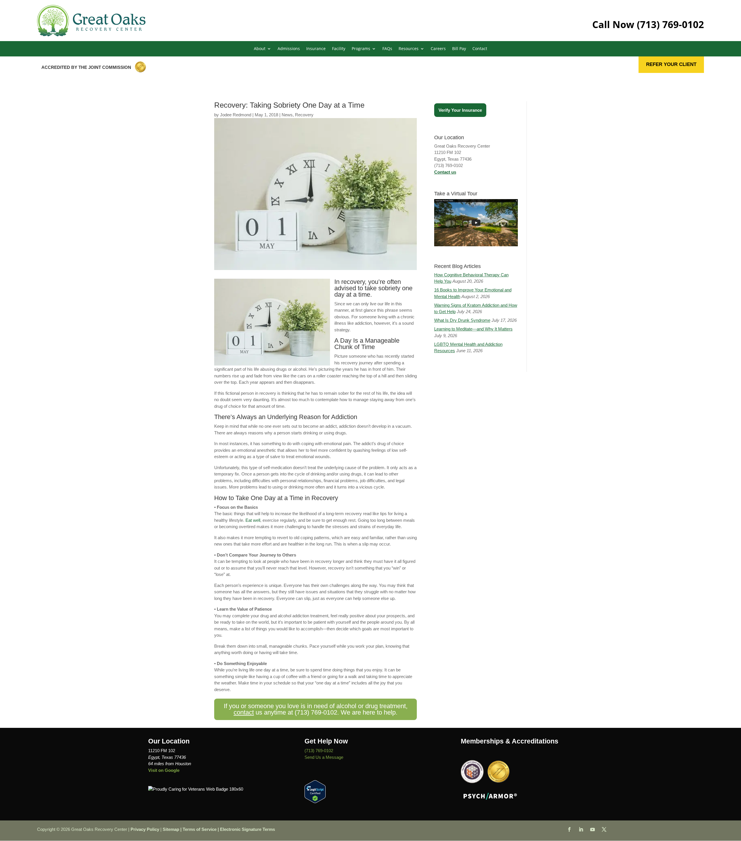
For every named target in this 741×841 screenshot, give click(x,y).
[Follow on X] (604, 829)
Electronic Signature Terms (247, 829)
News (287, 114)
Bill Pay (459, 49)
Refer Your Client (671, 64)
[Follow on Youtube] (592, 829)
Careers (438, 49)
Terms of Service (200, 829)
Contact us (445, 172)
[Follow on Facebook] (569, 829)
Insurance (316, 49)
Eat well (252, 520)
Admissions (289, 49)
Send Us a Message (324, 757)
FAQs (387, 49)
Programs (361, 49)
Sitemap (171, 829)
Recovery (304, 114)
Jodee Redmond (235, 114)
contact (244, 712)
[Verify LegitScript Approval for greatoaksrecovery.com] (315, 801)
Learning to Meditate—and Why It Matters (473, 328)
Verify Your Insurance (460, 110)
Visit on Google (163, 770)
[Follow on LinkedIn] (581, 829)
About (259, 49)
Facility (338, 49)
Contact (479, 49)
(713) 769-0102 (670, 24)
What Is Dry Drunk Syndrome (462, 320)
